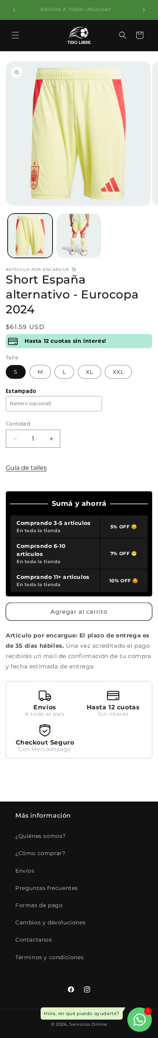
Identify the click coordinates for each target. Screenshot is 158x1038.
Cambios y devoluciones (50, 922)
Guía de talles (26, 467)
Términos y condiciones (49, 957)
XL (89, 371)
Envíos (25, 870)
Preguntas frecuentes (46, 888)
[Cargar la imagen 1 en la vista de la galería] (30, 235)
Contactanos (33, 939)
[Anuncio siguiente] (143, 10)
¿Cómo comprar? (40, 853)
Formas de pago (39, 905)
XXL (118, 371)
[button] (15, 35)
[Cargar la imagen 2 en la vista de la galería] (78, 235)
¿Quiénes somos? (40, 836)
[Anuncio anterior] (14, 10)
